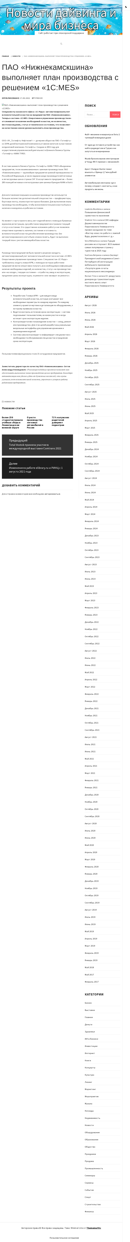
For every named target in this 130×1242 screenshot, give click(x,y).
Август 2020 (91, 823)
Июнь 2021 (90, 751)
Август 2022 (91, 650)
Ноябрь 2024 (91, 456)
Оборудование (92, 1132)
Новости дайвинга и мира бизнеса (61, 19)
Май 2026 (89, 327)
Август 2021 (91, 737)
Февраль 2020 (92, 866)
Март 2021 (90, 773)
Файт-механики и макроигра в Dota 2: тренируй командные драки (102, 136)
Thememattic (93, 1227)
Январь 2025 (91, 442)
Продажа (89, 1161)
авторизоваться (52, 494)
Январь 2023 (91, 614)
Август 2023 (91, 564)
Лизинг (88, 1082)
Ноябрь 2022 (91, 629)
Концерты (90, 1067)
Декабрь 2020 (92, 794)
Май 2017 (89, 974)
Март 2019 (90, 945)
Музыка (88, 1103)
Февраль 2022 (92, 694)
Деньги (88, 1024)
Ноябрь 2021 (91, 715)
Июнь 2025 (90, 406)
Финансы (89, 1211)
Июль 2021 (90, 744)
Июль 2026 (90, 312)
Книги (88, 1060)
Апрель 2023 (91, 593)
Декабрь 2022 (92, 622)
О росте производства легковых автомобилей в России (35, 422)
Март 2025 (90, 427)
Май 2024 (89, 499)
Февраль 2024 (92, 521)
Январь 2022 (91, 701)
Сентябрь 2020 (92, 816)
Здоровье (90, 1031)
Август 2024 (91, 478)
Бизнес (88, 1003)
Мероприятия (92, 1096)
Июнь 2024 (90, 492)
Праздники (90, 1154)
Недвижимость (92, 1118)
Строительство (93, 1204)
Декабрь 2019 (92, 881)
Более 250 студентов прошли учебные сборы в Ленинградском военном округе (12, 422)
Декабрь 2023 (92, 535)
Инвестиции (91, 1046)
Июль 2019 (90, 917)
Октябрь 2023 (92, 550)
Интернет (90, 1053)
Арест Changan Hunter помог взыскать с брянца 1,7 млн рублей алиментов (100, 172)
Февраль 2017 (92, 981)
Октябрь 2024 (92, 463)
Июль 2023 (90, 571)
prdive (39, 98)
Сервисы (89, 1182)
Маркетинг (90, 1089)
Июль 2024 (90, 485)
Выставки (90, 1010)
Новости (9, 401)
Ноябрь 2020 (91, 802)
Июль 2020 (90, 830)
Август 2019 (91, 909)
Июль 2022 (90, 658)
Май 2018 (89, 967)
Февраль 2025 (92, 435)
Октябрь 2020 (92, 809)
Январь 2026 (91, 355)
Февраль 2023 (92, 607)
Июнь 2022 (90, 665)
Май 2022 (89, 672)
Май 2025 (89, 413)
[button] (126, 7)
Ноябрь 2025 (91, 370)
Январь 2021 (91, 787)
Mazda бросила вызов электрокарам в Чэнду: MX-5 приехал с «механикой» (102, 160)
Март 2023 (90, 600)
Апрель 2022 (91, 679)
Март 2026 (90, 341)
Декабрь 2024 (92, 449)
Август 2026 (91, 305)
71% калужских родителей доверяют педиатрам (60, 421)
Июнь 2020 (90, 838)
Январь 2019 (91, 960)
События (89, 1190)
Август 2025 (91, 391)
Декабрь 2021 (92, 708)
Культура (89, 1075)
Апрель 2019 (91, 938)
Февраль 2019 (92, 953)
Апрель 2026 (91, 334)
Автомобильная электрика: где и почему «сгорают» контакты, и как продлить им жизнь (101, 185)
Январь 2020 (91, 874)
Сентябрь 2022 (92, 643)
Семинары (90, 1175)
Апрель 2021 (91, 766)
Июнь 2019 (90, 924)
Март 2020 (90, 859)
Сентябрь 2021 (92, 730)
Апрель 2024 (91, 507)
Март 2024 (90, 514)
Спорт (88, 1197)
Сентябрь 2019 (92, 902)
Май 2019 (89, 931)
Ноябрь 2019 (91, 888)
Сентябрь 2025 (92, 384)
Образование (91, 1139)
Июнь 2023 (90, 579)
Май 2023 (89, 586)
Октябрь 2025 (92, 377)
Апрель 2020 (91, 852)
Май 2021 (89, 758)
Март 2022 (90, 686)
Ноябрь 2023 (91, 543)
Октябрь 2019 (92, 895)
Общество (90, 1146)
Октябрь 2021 (92, 722)
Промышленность (94, 1168)
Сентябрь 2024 (92, 471)
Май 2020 (89, 845)
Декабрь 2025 (92, 363)
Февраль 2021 (92, 780)
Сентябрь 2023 (92, 557)
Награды (89, 1111)
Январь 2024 (91, 528)
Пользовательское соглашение (64, 1238)
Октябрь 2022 (92, 636)
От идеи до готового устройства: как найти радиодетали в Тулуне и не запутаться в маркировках (102, 148)
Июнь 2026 (90, 320)
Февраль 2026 (92, 348)
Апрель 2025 (91, 420)
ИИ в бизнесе (91, 1039)
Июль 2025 (90, 399)
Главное (89, 1017)
